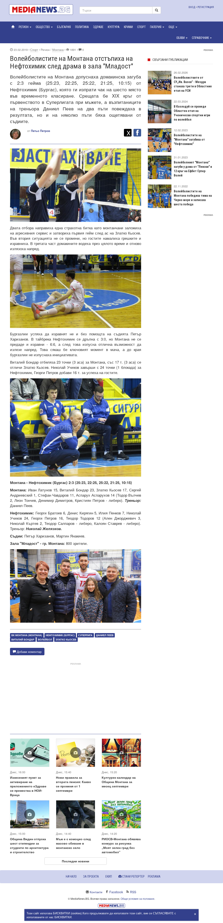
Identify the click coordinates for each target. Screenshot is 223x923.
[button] (25, 27)
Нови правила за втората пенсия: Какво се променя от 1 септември (73, 784)
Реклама (154, 876)
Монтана (58, 50)
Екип (108, 876)
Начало (71, 876)
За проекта (91, 876)
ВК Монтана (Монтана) (26, 635)
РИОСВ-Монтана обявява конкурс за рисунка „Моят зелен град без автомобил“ (121, 845)
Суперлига (85, 635)
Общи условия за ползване (137, 898)
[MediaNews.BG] (41, 9)
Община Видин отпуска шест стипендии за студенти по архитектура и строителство (29, 845)
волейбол (45, 639)
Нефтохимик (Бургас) (60, 635)
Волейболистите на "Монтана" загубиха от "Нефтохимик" (189, 139)
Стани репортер (133, 876)
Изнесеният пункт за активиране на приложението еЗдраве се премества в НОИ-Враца (28, 786)
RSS (133, 892)
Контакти (96, 892)
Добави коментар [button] (29, 651)
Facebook (116, 892)
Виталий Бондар (22, 639)
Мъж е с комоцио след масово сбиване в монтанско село (73, 843)
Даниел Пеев (104, 635)
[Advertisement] (75, 696)
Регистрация (206, 7)
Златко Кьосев (66, 639)
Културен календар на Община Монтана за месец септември (119, 781)
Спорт (34, 50)
